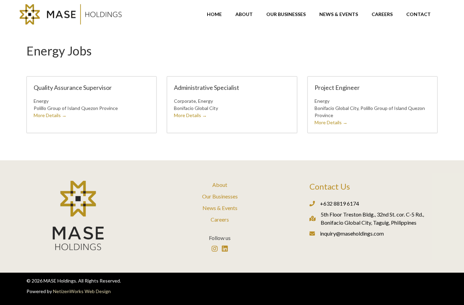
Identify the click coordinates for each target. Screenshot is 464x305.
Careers (220, 219)
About (219, 184)
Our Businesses (220, 196)
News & (212, 208)
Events (229, 208)
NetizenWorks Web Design (82, 291)
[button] (214, 248)
